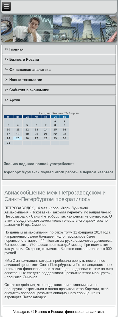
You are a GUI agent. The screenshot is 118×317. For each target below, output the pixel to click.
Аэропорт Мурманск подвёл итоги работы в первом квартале (58, 172)
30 (64, 138)
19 (27, 133)
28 (45, 138)
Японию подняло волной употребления (39, 164)
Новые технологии (25, 80)
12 (27, 129)
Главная (16, 49)
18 (17, 133)
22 (55, 133)
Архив (14, 100)
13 (36, 129)
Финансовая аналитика (29, 70)
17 (8, 133)
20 (36, 133)
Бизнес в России (24, 59)
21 (45, 133)
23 (64, 133)
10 (8, 129)
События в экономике (29, 90)
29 (55, 138)
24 (8, 138)
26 (27, 138)
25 (17, 138)
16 (64, 129)
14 (45, 129)
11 (17, 129)
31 (8, 142)
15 (55, 129)
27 (36, 138)
